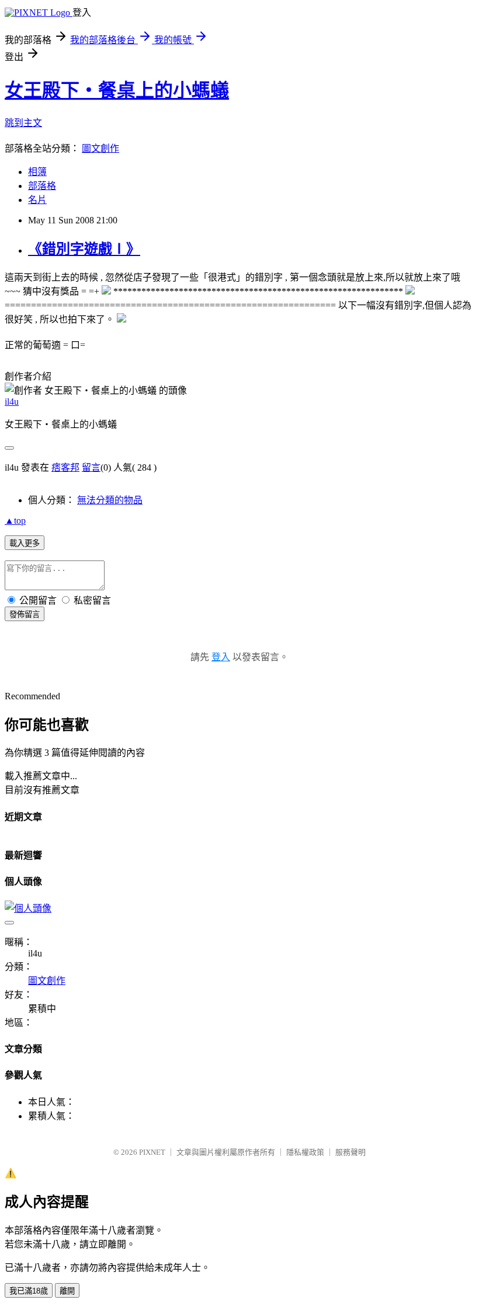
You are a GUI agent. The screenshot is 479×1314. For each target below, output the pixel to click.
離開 (67, 1291)
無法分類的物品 (110, 500)
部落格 (42, 186)
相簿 (37, 172)
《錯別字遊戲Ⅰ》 (84, 249)
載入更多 (24, 543)
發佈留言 (24, 614)
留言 (91, 467)
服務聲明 (350, 1152)
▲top (15, 520)
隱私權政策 (305, 1152)
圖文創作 (100, 148)
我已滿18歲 (28, 1291)
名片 (37, 200)
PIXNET (152, 1152)
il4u (12, 402)
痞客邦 (65, 467)
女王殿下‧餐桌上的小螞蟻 (117, 90)
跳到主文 (23, 123)
